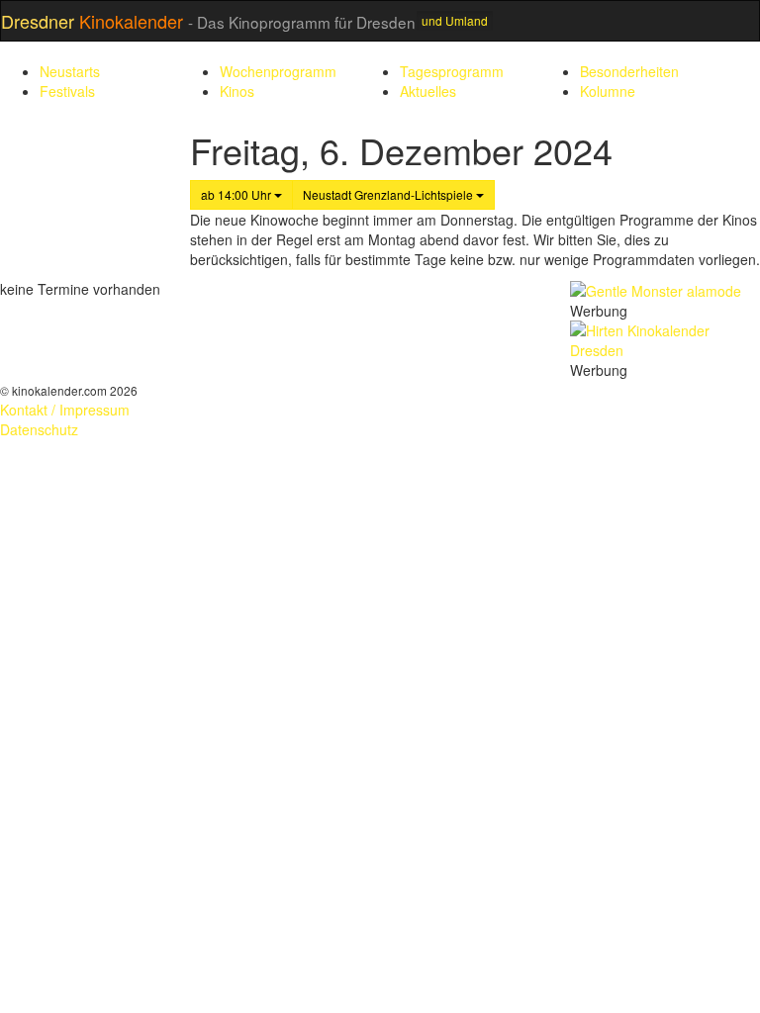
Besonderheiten (629, 71)
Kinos (237, 91)
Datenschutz (39, 429)
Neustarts (70, 71)
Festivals (67, 91)
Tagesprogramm (452, 71)
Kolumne (607, 91)
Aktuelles (428, 91)
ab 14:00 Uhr (237, 194)
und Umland (455, 20)
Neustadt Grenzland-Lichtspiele (389, 194)
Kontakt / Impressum (65, 409)
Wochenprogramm (278, 71)
